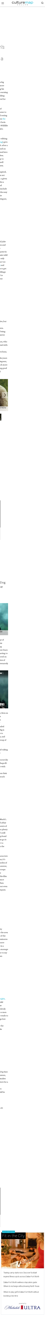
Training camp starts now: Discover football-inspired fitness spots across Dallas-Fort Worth (21, 1275)
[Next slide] (5, 395)
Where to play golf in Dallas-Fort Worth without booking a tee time (21, 1294)
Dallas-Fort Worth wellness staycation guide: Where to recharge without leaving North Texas (21, 1284)
